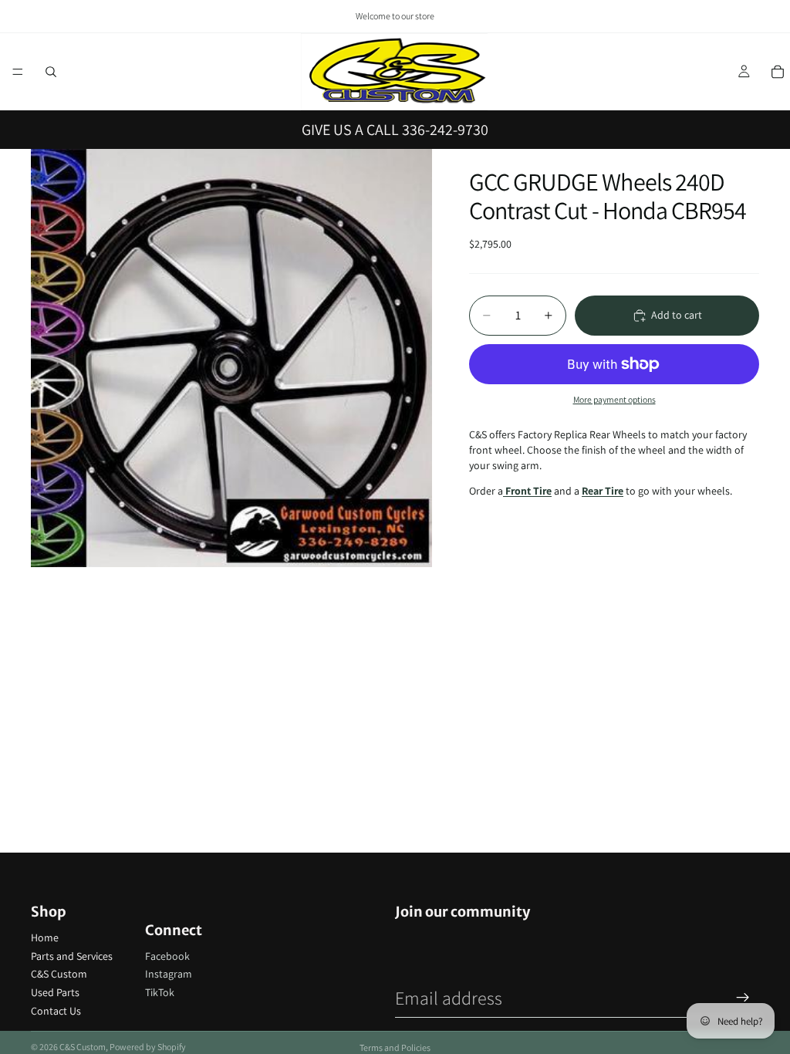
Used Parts (55, 992)
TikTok (159, 992)
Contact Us (56, 1011)
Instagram (168, 974)
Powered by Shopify (148, 1046)
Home (45, 937)
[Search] (51, 72)
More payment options (614, 399)
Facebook (167, 956)
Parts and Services (72, 956)
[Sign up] (743, 997)
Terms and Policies (395, 1047)
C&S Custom (59, 974)
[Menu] (17, 72)
